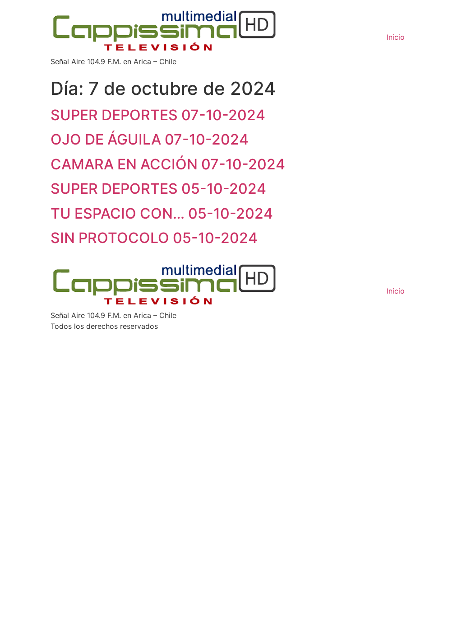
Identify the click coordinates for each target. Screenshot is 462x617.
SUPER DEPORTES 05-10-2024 (158, 188)
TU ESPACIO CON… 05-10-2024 (162, 213)
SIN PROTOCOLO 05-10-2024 (154, 238)
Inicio (396, 37)
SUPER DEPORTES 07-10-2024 (158, 115)
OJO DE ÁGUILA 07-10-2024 (150, 139)
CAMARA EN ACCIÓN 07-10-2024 (168, 164)
